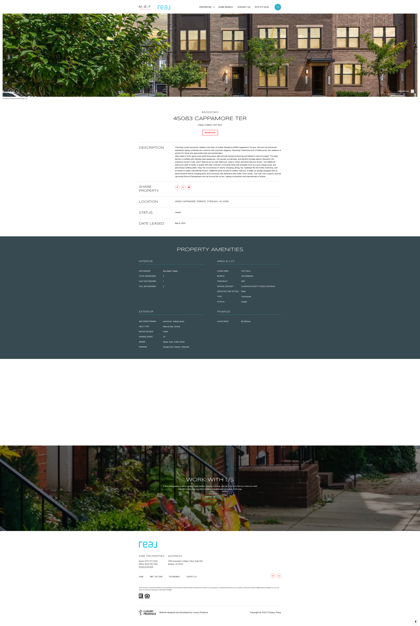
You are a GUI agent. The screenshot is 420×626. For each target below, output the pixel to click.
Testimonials (174, 576)
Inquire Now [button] (210, 133)
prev (10, 91)
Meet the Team (156, 576)
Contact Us (191, 577)
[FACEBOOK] (273, 576)
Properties (205, 7)
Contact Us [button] (210, 497)
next (16, 91)
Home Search (225, 7)
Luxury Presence (200, 612)
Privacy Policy (274, 612)
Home (141, 576)
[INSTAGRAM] (279, 576)
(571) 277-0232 (262, 7)
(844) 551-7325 (151, 564)
